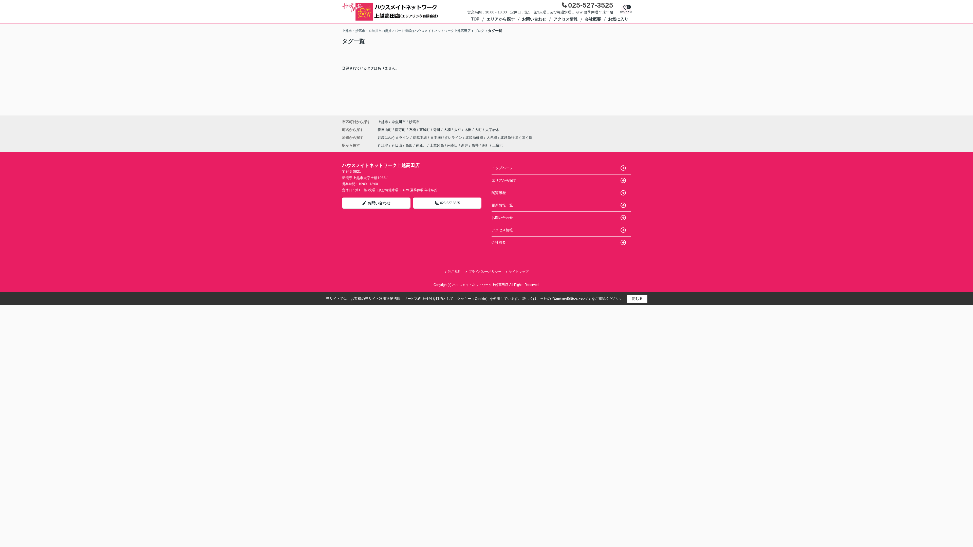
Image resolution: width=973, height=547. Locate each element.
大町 (479, 130)
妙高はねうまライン (394, 137)
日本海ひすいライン (446, 137)
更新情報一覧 (502, 205)
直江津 (383, 145)
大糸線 (492, 137)
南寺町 (401, 130)
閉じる (637, 299)
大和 (448, 130)
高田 (409, 145)
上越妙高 (437, 145)
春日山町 (385, 130)
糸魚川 (421, 145)
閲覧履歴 (499, 193)
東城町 (425, 130)
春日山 (396, 145)
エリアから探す (500, 19)
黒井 (475, 145)
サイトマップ (519, 272)
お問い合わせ (534, 19)
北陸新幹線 (474, 137)
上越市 (383, 122)
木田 (468, 130)
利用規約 (454, 272)
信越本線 (420, 137)
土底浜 (497, 145)
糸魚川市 (398, 122)
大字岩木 (492, 130)
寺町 (437, 130)
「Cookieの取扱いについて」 (571, 299)
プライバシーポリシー (485, 272)
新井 (464, 145)
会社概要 (593, 19)
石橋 (413, 130)
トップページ (502, 168)
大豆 (458, 130)
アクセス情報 (565, 19)
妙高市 (414, 122)
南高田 (452, 145)
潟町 (485, 145)
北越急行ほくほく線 (516, 137)
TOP (475, 19)
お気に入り (618, 19)
